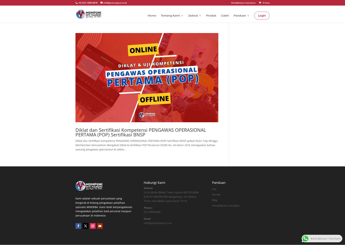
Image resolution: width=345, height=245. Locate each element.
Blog (214, 200)
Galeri (225, 15)
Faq (214, 189)
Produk (211, 15)
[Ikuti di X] (85, 226)
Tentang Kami (170, 15)
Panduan (240, 15)
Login (262, 15)
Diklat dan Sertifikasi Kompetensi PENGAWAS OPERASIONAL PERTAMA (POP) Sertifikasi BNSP (140, 132)
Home (152, 15)
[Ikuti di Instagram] (93, 226)
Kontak (216, 194)
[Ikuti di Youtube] (100, 226)
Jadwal (193, 15)
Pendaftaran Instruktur (243, 3)
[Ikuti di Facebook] (78, 226)
